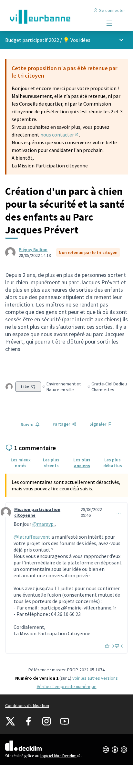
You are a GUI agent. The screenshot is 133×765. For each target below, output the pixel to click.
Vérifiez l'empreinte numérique (67, 686)
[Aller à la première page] (50, 16)
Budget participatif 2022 (32, 40)
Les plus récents (51, 462)
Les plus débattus (112, 462)
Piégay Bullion (33, 249)
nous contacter (59, 134)
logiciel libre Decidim (60, 756)
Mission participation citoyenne (37, 512)
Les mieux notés (21, 462)
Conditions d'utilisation (27, 705)
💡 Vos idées (76, 40)
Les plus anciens (81, 462)
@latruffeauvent (32, 537)
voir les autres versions (95, 678)
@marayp (43, 524)
